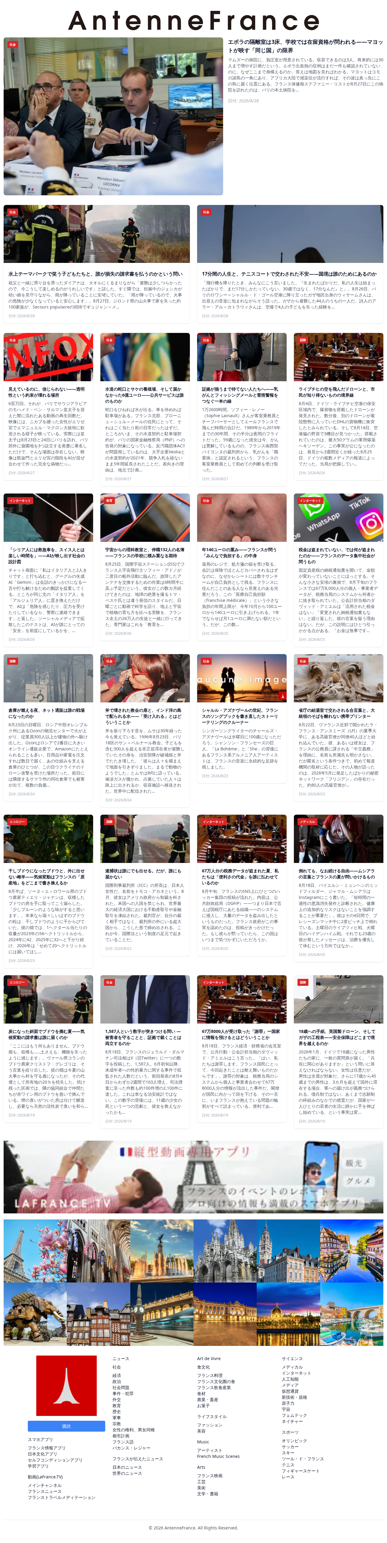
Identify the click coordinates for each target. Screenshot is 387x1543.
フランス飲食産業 (214, 1387)
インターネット (296, 1373)
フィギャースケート (301, 1471)
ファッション (210, 1425)
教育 (116, 1405)
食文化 (203, 1367)
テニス (288, 1465)
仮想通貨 (290, 1391)
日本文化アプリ (42, 1454)
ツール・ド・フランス (303, 1459)
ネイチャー (292, 1421)
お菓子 (203, 1405)
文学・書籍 (207, 1494)
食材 (201, 1393)
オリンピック (294, 1440)
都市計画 (120, 1436)
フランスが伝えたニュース (137, 1459)
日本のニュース (127, 1467)
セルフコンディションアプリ (55, 1460)
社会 (116, 1367)
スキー (288, 1452)
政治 (116, 1381)
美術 (201, 1487)
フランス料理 (210, 1375)
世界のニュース (127, 1473)
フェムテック (294, 1415)
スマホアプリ (40, 1439)
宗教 (116, 1423)
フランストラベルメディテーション (62, 1497)
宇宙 (286, 1409)
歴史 (116, 1411)
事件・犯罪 (123, 1393)
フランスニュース (45, 1491)
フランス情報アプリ (47, 1448)
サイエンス (292, 1358)
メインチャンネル (45, 1485)
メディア (290, 1385)
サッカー (290, 1446)
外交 (116, 1399)
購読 (66, 1426)
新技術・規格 (294, 1397)
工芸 (201, 1481)
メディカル (292, 1367)
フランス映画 (210, 1475)
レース (288, 1477)
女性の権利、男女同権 (133, 1430)
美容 (201, 1431)
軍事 (116, 1417)
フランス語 (123, 1442)
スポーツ (290, 1432)
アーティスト (210, 1450)
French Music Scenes (218, 1456)
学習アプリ (38, 1466)
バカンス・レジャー (131, 1448)
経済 (116, 1375)
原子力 (288, 1403)
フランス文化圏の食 (216, 1381)
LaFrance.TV (49, 1477)
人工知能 (290, 1379)
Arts (201, 1467)
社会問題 (120, 1387)
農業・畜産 (207, 1399)
